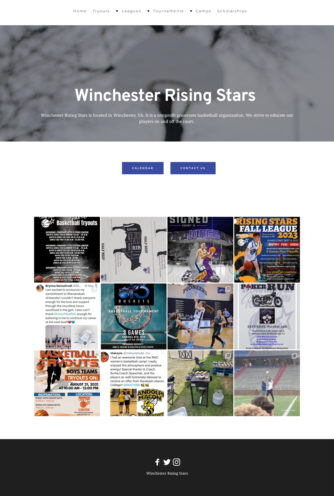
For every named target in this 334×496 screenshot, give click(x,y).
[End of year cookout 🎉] (200, 383)
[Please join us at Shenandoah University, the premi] (134, 316)
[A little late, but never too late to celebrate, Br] (67, 316)
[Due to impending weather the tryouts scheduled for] (67, 250)
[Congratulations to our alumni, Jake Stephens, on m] (200, 250)
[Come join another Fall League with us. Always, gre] (267, 250)
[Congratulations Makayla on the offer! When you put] (134, 383)
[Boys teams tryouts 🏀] (67, 383)
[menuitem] (80, 11)
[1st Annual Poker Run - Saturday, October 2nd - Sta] (267, 316)
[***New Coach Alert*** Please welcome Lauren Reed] (200, 316)
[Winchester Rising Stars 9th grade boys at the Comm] (267, 383)
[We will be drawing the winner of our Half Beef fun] (134, 250)
